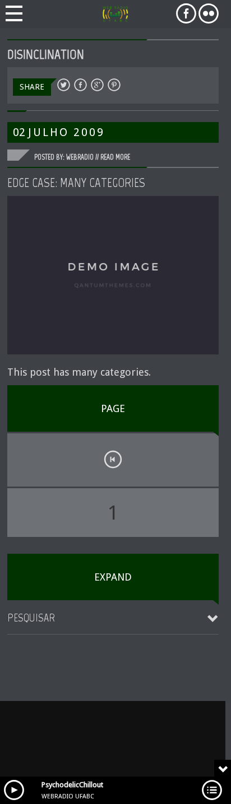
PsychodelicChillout (72, 784)
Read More (115, 157)
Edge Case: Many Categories (76, 182)
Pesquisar (31, 617)
